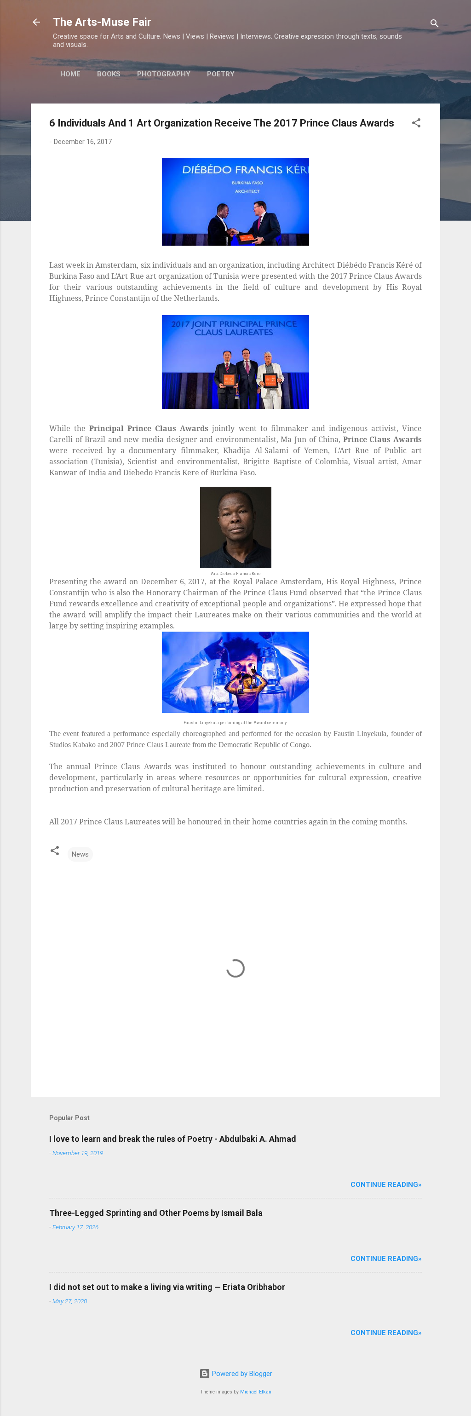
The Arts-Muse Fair (102, 22)
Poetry (221, 74)
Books (109, 74)
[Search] (434, 25)
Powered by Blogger (241, 1374)
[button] (416, 124)
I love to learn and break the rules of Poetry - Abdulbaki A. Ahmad (172, 1139)
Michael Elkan (255, 1392)
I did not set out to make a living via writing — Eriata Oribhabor (167, 1287)
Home (70, 74)
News (80, 854)
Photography (163, 74)
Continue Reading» (386, 1184)
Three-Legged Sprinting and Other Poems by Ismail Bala (156, 1213)
